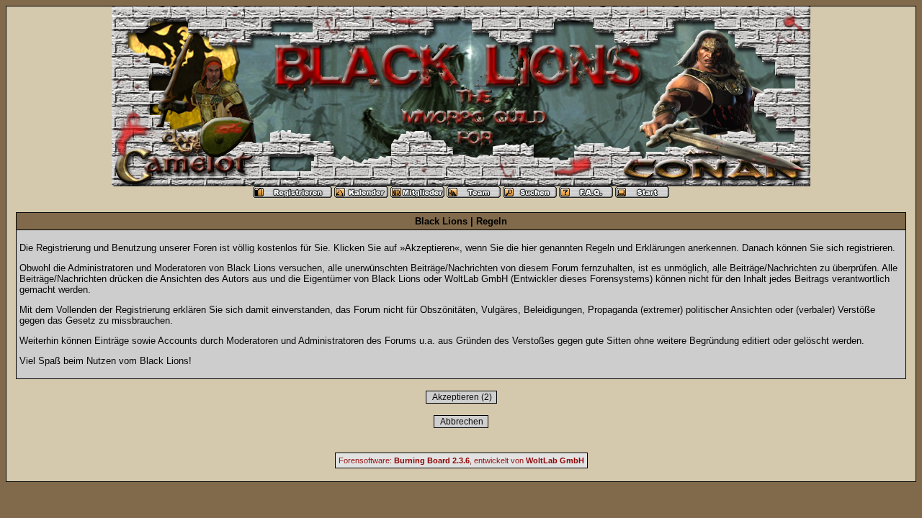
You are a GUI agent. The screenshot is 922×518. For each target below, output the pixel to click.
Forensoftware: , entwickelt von (461, 460)
